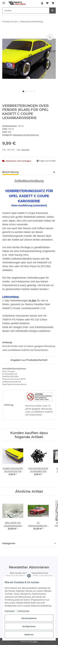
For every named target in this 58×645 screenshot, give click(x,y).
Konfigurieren (29, 626)
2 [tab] (26, 91)
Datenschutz (23, 611)
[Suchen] (52, 10)
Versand (25, 149)
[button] (42, 3)
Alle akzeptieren (29, 618)
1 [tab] (23, 91)
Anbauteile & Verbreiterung (26, 135)
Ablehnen (29, 634)
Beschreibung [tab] (10, 172)
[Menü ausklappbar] (3, 2)
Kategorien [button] (8, 543)
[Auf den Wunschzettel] (50, 37)
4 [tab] (32, 91)
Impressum (10, 611)
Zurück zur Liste (10, 21)
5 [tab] (34, 91)
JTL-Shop (33, 641)
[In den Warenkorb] (4, 30)
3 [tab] (29, 91)
